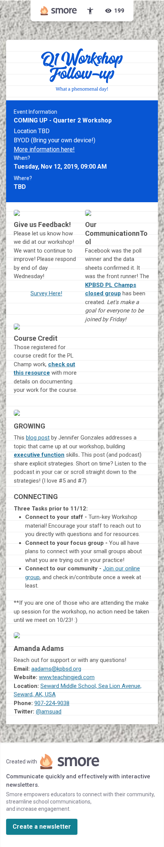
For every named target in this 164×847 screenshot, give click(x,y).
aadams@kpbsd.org (56, 668)
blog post (38, 437)
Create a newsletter (42, 826)
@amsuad (48, 711)
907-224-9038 (51, 703)
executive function (39, 454)
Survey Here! (46, 293)
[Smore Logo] (59, 11)
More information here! (44, 149)
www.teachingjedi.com (67, 677)
